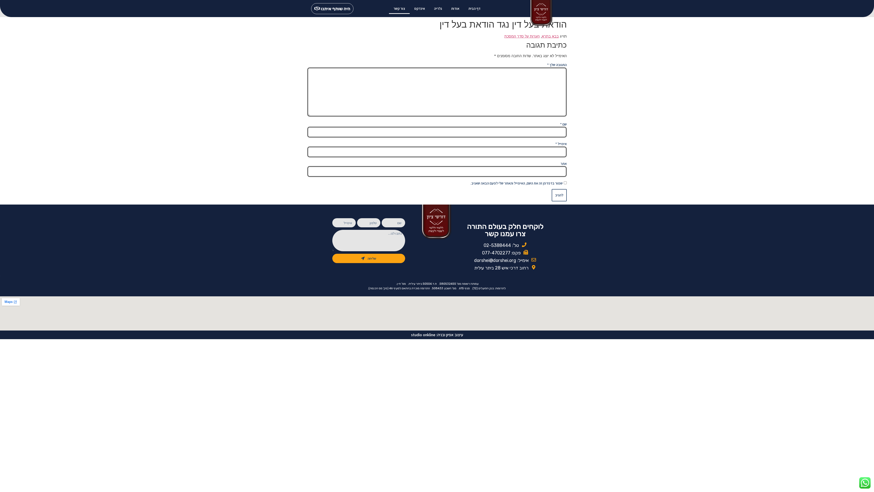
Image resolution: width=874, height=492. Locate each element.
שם (563, 124)
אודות (455, 8)
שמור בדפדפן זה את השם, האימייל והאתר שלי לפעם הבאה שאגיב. (516, 183)
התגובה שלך (557, 65)
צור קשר (399, 8)
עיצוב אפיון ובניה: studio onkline (437, 334)
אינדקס (419, 8)
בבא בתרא (550, 36)
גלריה (438, 8)
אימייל (561, 144)
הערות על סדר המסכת (522, 36)
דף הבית (474, 8)
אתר (564, 164)
